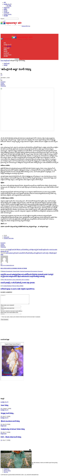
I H (1, 75)
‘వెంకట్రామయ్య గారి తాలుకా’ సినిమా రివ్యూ (13, 429)
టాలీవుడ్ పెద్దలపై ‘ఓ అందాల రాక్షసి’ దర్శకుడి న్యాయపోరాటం (17, 289)
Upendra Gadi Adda (9, 238)
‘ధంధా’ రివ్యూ (4, 405)
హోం (5, 2)
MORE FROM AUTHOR (20, 268)
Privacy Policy (7, 470)
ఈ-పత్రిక (6, 15)
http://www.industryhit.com (7, 265)
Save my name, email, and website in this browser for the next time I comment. (21, 316)
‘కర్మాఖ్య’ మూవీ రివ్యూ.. (7, 413)
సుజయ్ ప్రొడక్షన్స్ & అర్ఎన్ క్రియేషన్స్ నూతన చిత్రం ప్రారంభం (18, 282)
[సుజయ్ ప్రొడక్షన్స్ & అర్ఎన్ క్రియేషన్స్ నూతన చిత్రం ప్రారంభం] (15, 279)
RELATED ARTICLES (7, 268)
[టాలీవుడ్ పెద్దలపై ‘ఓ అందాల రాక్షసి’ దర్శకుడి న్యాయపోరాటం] (12, 285)
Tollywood (6, 237)
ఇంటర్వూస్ (6, 12)
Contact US (6, 469)
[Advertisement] (19, 30)
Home (2, 60)
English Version (7, 14)
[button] (30, 449)
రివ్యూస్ (5, 11)
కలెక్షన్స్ (5, 9)
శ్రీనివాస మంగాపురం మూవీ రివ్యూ (10, 421)
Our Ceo (6, 472)
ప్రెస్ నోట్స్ (9, 6)
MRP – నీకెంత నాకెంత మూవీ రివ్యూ (11, 437)
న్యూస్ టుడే (6, 7)
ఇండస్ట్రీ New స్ (7, 4)
